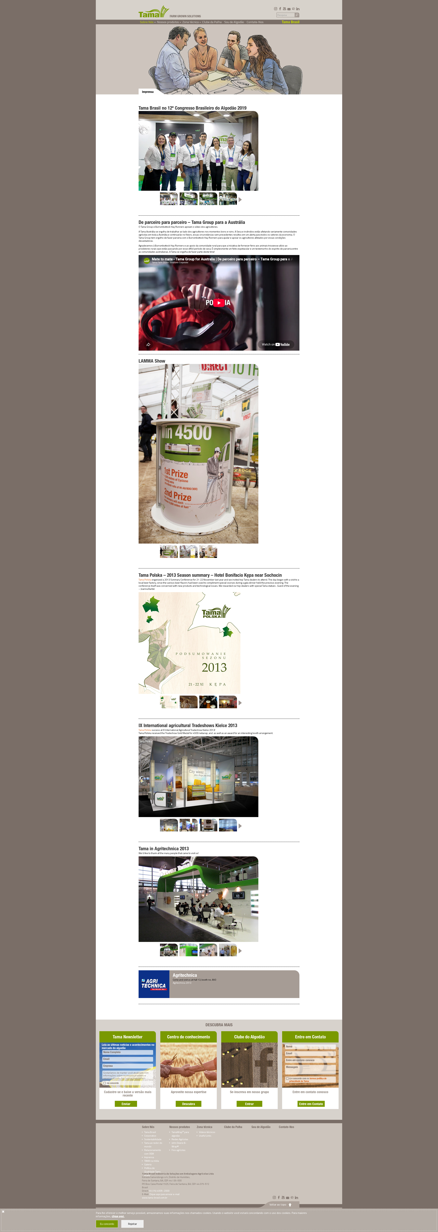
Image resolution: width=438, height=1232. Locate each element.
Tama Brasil (150, 1132)
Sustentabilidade (153, 1139)
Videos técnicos (207, 1132)
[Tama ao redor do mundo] (293, 8)
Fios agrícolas (178, 1150)
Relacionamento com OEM (152, 1151)
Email (106, 1059)
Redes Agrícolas (180, 1139)
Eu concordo (107, 1224)
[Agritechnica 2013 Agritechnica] (154, 984)
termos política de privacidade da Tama (307, 1080)
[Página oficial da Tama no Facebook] (280, 8)
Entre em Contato (311, 1104)
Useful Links (205, 1135)
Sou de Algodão (234, 22)
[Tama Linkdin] (297, 8)
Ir (296, 15)
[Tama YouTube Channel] (284, 8)
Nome (289, 1046)
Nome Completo (112, 1052)
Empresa (108, 1065)
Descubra (188, 1104)
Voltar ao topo (277, 1204)
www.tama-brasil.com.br (154, 1197)
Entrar (249, 1104)
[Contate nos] (289, 8)
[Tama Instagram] (275, 8)
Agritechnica (185, 975)
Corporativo (150, 1135)
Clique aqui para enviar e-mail (164, 1194)
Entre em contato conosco (300, 1060)
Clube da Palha (212, 22)
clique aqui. (118, 1216)
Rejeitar (132, 1224)
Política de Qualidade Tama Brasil (152, 1171)
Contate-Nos (255, 22)
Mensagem (292, 1067)
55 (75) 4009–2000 (159, 1190)
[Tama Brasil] (154, 11)
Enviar (126, 1104)
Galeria (147, 1164)
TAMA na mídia (151, 1161)
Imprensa (149, 1157)
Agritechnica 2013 (182, 983)
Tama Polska (145, 579)
